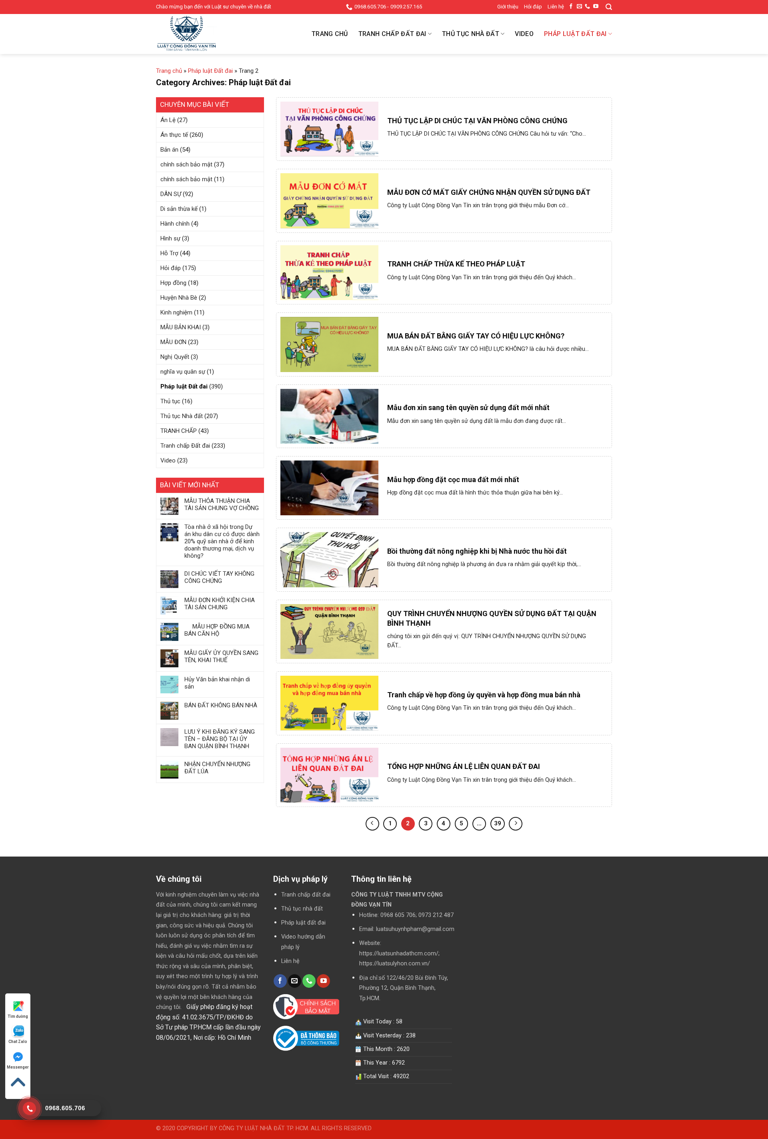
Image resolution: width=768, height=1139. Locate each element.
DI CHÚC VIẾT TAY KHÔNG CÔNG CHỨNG (219, 577)
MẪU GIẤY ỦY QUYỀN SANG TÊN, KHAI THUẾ (221, 656)
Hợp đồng (173, 282)
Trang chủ (330, 34)
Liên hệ (556, 7)
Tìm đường (18, 1016)
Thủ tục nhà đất (302, 908)
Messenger (18, 1067)
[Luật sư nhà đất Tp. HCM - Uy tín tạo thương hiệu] (196, 34)
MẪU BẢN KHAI (180, 327)
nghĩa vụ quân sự (182, 371)
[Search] (609, 7)
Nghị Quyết (174, 356)
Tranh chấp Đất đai (392, 34)
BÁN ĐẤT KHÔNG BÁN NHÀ (220, 705)
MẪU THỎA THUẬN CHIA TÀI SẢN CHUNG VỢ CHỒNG (221, 504)
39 (497, 823)
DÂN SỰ (170, 194)
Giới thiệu (507, 7)
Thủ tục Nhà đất (470, 34)
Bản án (169, 149)
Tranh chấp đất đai (305, 894)
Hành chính (175, 223)
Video (524, 34)
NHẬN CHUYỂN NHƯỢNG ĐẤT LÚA (217, 768)
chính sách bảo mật (186, 164)
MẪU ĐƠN (173, 342)
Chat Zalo (17, 1041)
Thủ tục (170, 401)
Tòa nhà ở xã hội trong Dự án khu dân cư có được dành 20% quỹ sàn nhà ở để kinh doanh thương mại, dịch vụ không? (222, 541)
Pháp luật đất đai (303, 922)
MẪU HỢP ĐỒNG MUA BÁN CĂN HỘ (217, 630)
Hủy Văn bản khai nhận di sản (217, 683)
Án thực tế (174, 134)
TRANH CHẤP (178, 430)
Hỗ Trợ (169, 253)
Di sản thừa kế (179, 208)
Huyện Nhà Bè (178, 297)
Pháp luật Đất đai (575, 34)
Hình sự (170, 238)
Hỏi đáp (533, 7)
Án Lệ (168, 120)
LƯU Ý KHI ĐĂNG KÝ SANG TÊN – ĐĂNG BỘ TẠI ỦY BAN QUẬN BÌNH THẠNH (219, 739)
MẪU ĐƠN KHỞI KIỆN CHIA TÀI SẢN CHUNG (219, 604)
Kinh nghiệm (176, 312)
